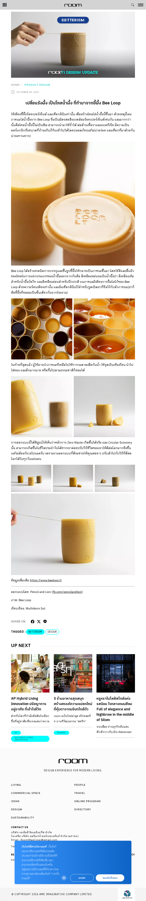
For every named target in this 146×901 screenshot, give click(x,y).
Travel (79, 793)
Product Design (37, 84)
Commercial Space (25, 793)
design (52, 632)
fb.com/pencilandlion (67, 592)
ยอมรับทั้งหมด (110, 878)
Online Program (87, 801)
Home (15, 84)
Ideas (15, 801)
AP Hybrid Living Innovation (24, 738)
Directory (82, 809)
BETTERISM (35, 632)
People (79, 784)
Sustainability (22, 817)
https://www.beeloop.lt (46, 580)
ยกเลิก (82, 878)
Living (16, 784)
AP (16, 732)
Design (16, 809)
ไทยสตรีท (61, 732)
